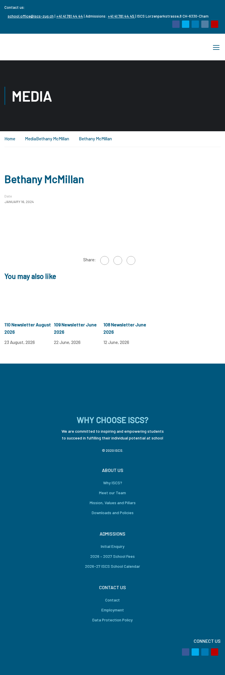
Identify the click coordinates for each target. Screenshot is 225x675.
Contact (112, 599)
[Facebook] (104, 260)
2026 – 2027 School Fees (112, 556)
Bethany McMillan (52, 138)
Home (9, 138)
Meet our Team (112, 492)
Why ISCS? (112, 482)
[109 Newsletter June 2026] (78, 300)
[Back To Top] (213, 665)
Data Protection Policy (112, 619)
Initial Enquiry (113, 546)
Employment (112, 609)
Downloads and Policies (113, 512)
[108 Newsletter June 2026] (128, 300)
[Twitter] (117, 260)
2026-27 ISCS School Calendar (112, 566)
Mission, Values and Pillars (113, 502)
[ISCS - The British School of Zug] (27, 47)
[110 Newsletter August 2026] (29, 300)
